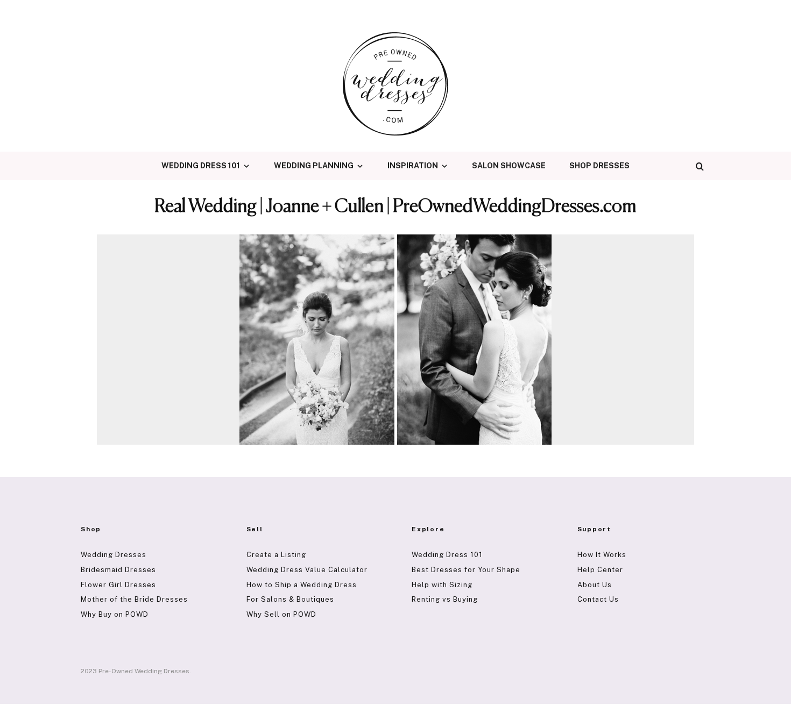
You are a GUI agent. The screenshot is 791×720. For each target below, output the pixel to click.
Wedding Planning (314, 165)
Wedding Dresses (113, 555)
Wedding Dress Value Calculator (307, 570)
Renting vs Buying (445, 599)
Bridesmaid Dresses (118, 570)
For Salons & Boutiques (290, 599)
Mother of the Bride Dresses (134, 599)
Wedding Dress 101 (200, 165)
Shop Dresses (599, 165)
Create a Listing (276, 555)
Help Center (600, 570)
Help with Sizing (442, 585)
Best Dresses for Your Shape (466, 570)
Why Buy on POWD (115, 614)
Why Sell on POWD (281, 614)
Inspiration (412, 165)
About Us (594, 585)
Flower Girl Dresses (118, 585)
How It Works (601, 555)
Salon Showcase (509, 165)
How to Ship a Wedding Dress (301, 585)
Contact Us (598, 599)
